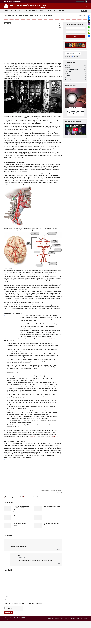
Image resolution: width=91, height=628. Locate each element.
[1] (51, 144)
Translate (75, 56)
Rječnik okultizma (27, 497)
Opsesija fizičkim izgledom (19, 523)
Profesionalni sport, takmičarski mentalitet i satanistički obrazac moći (21, 507)
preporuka (33, 436)
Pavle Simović (11, 619)
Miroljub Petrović (56, 436)
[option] (75, 102)
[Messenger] (89, 18)
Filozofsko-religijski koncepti (75, 108)
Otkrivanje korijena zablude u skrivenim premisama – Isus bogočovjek (75, 113)
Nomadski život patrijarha (50, 515)
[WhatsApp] (89, 27)
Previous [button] (64, 102)
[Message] (89, 30)
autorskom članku (48, 339)
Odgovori (58, 549)
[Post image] (7, 508)
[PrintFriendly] (89, 32)
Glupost (15, 515)
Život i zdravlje (8, 23)
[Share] (89, 35)
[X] (89, 21)
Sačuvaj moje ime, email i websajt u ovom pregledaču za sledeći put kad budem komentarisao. (24, 603)
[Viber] (89, 24)
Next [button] (87, 102)
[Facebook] (89, 15)
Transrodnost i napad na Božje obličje (51, 524)
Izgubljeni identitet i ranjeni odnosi (52, 506)
